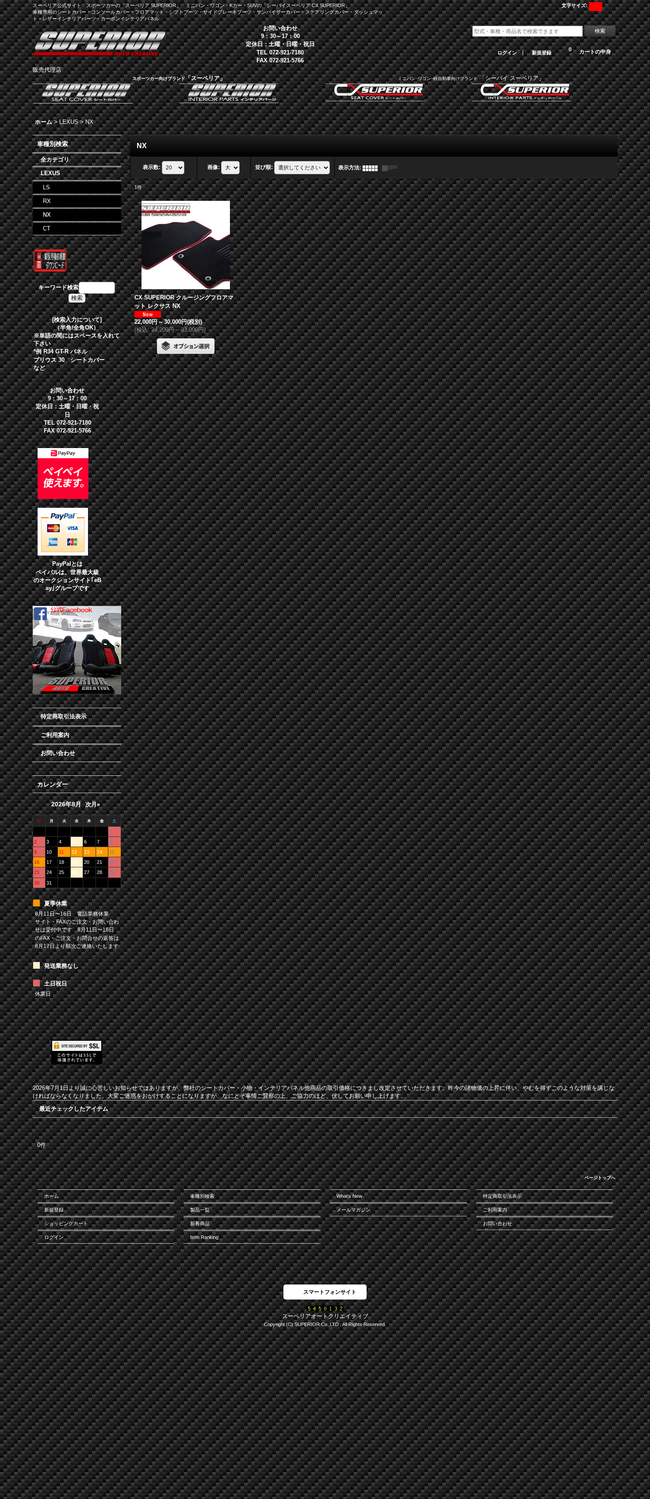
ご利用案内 (55, 735)
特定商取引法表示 (64, 716)
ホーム (51, 1196)
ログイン (507, 52)
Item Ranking (204, 1237)
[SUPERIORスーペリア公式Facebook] (77, 650)
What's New (349, 1196)
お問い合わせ (58, 753)
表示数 (152, 167)
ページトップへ (600, 1177)
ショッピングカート (66, 1223)
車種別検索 (202, 1196)
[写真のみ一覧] (372, 168)
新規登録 (541, 52)
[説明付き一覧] (391, 168)
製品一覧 (200, 1209)
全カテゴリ (55, 159)
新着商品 (200, 1223)
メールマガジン (353, 1209)
